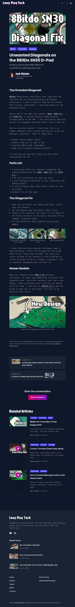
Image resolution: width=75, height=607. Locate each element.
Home (11, 577)
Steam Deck (34, 445)
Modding (33, 49)
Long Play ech (14, 3)
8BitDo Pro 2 (48, 286)
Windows (43, 445)
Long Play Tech (20, 517)
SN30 (49, 114)
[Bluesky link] (10, 533)
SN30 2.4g (39, 275)
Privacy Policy (44, 577)
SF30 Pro (18, 116)
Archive (12, 581)
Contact (12, 591)
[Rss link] (15, 533)
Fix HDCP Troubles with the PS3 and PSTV (28, 376)
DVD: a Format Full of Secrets (31, 555)
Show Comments (37, 397)
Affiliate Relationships (47, 581)
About (11, 588)
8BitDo (13, 49)
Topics (11, 584)
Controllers (22, 49)
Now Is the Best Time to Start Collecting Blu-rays (39, 565)
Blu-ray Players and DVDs (30, 545)
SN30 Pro (58, 114)
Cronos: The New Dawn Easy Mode (46, 448)
